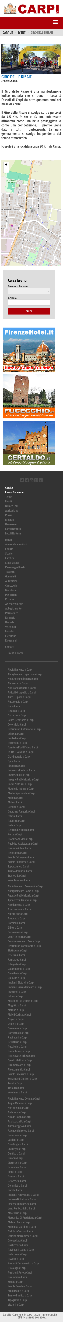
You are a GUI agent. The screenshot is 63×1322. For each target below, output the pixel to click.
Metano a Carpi (16, 1010)
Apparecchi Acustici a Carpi (22, 900)
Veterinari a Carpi (17, 1092)
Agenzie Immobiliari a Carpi (23, 678)
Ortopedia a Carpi (17, 1240)
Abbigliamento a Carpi (20, 669)
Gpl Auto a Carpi (17, 978)
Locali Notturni (13, 529)
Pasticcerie (11, 594)
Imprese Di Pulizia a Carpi (22, 1199)
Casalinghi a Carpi (18, 1144)
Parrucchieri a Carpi (18, 1033)
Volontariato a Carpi (19, 880)
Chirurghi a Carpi (17, 1149)
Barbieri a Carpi (16, 923)
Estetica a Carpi (16, 955)
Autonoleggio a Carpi (19, 1126)
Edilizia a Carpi (16, 733)
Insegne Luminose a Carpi (22, 1204)
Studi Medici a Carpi (19, 1291)
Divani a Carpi (15, 1158)
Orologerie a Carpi (17, 1028)
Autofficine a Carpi (18, 914)
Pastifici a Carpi (16, 820)
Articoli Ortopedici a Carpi (22, 692)
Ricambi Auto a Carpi (19, 848)
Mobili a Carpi (15, 798)
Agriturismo (11, 510)
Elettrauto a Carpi (17, 950)
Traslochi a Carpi (17, 875)
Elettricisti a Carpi (17, 1162)
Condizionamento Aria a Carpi (24, 941)
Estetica (9, 558)
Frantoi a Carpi (16, 1176)
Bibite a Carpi (15, 927)
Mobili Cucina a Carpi (19, 1014)
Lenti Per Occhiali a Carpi (21, 1208)
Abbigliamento (13, 608)
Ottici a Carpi (15, 816)
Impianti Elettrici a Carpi (21, 982)
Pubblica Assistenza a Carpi (23, 843)
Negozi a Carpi (16, 1019)
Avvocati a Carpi (17, 918)
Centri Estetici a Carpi (19, 936)
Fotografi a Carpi (17, 964)
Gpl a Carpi (14, 761)
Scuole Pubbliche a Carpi (21, 862)
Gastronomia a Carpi (19, 968)
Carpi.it (8, 33)
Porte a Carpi (15, 834)
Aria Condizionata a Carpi (22, 688)
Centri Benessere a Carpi (21, 720)
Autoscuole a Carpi (18, 701)
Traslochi (10, 572)
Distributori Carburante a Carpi (24, 946)
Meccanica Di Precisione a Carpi (25, 1217)
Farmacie (10, 617)
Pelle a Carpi (15, 825)
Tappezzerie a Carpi (18, 866)
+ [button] (6, 164)
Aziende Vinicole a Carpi (21, 1130)
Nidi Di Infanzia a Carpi (20, 1231)
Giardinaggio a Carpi (19, 756)
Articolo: (12, 298)
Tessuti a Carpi (16, 1088)
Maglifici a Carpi (17, 1005)
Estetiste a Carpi (17, 1167)
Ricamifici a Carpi (17, 1277)
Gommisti (10, 576)
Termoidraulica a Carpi (20, 1295)
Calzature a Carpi (17, 715)
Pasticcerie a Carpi (18, 1245)
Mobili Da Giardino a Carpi (22, 1226)
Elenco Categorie (14, 492)
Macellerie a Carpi (17, 1213)
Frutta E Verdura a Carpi (21, 752)
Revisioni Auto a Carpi (20, 1272)
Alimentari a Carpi (18, 683)
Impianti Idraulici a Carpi (21, 770)
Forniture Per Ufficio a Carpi (23, 747)
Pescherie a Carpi (17, 1046)
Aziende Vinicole (14, 604)
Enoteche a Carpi (17, 738)
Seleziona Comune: (18, 286)
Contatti (9, 647)
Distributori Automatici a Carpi (24, 729)
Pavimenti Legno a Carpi (21, 1249)
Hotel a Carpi (15, 1190)
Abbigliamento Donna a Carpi (24, 1098)
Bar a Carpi (14, 706)
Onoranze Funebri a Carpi (21, 811)
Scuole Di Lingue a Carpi (21, 857)
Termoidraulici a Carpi (20, 871)
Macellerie (10, 590)
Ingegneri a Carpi (17, 991)
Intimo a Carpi (15, 996)
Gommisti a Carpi (17, 1185)
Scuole (8, 553)
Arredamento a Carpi (19, 904)
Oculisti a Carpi (16, 1023)
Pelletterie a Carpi (17, 1042)
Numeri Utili (11, 506)
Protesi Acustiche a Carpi (21, 1055)
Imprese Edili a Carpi (19, 775)
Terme (8, 497)
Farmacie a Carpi (17, 959)
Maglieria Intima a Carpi (21, 788)
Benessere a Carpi (17, 1135)
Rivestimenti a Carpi (19, 1069)
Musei (8, 540)
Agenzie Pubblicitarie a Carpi (23, 895)
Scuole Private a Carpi (20, 1286)
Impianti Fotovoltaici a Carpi (23, 1194)
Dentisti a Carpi (16, 1153)
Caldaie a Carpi (16, 1139)
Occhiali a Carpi (16, 807)
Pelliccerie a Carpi (17, 1254)
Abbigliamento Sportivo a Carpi (25, 674)
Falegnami (11, 640)
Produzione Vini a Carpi (20, 839)
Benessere (10, 524)
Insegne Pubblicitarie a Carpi (23, 779)
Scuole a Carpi (15, 1281)
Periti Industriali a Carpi (21, 830)
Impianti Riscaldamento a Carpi (25, 987)
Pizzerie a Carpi (16, 1259)
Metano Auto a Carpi (19, 1222)
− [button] (6, 170)
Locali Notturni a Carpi (20, 784)
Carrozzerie (11, 585)
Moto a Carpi (15, 802)
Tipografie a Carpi (17, 1300)
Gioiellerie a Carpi (17, 973)
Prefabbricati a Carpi (19, 1051)
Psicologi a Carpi (17, 1268)
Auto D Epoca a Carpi (19, 697)
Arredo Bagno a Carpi (19, 1117)
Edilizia (9, 549)
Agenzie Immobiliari (16, 544)
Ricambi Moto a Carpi (19, 1065)
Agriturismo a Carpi (18, 1107)
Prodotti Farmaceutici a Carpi (24, 1263)
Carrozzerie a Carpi (18, 932)
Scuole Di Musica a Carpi (21, 1074)
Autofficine (11, 581)
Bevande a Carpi (17, 711)
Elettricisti (10, 636)
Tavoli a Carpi (15, 1083)
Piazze (8, 515)
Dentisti (9, 622)
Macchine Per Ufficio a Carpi (23, 1001)
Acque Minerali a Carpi (20, 1103)
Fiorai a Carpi (15, 1172)
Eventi (8, 501)
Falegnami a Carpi (17, 743)
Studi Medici (12, 562)
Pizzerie (9, 599)
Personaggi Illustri (15, 567)
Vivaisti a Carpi (16, 1304)
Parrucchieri (11, 613)
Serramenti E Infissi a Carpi (22, 1078)
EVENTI (22, 33)
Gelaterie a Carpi (17, 1181)
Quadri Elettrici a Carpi (20, 1060)
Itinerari (9, 519)
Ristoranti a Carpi (17, 852)
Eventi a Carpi (15, 653)
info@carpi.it (50, 1314)
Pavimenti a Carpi (17, 1037)
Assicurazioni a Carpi (19, 909)
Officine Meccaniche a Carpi (23, 1236)
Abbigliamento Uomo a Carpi (23, 891)
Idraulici (9, 631)
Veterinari (10, 627)
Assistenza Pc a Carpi (19, 1121)
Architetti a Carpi (17, 1112)
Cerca (29, 311)
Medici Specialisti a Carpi (21, 793)
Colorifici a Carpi (17, 724)
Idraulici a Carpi (16, 765)
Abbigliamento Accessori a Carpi (25, 886)
